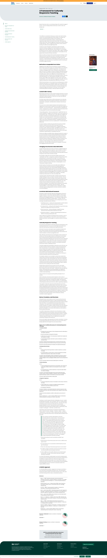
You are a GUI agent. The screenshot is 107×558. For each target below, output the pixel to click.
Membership (31, 3)
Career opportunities (46, 546)
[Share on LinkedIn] (65, 16)
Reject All (82, 556)
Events (22, 3)
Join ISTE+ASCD (89, 3)
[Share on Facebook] (63, 16)
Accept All (88, 556)
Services (26, 3)
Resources (18, 3)
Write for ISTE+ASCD (60, 548)
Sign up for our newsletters (88, 544)
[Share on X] (67, 16)
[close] (106, 0)
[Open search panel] (81, 3)
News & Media (45, 547)
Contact (44, 548)
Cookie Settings (76, 556)
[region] (53, 556)
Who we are (45, 545)
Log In (95, 3)
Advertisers (72, 545)
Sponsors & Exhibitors (74, 547)
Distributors (72, 546)
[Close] (106, 556)
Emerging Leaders (59, 546)
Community (59, 547)
